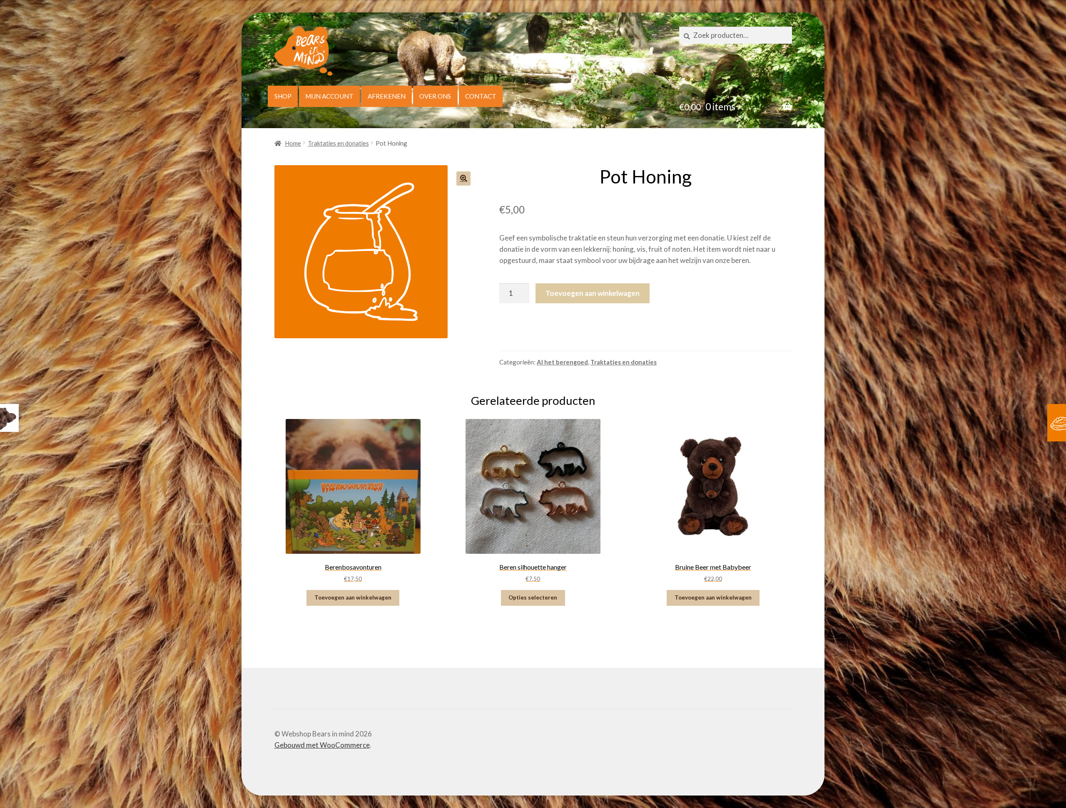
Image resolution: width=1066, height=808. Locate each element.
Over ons (435, 96)
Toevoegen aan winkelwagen (592, 293)
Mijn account (329, 96)
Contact (480, 96)
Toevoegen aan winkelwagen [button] (352, 597)
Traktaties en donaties (338, 143)
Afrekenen (387, 96)
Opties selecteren (532, 597)
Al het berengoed (562, 362)
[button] (463, 178)
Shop (282, 96)
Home (293, 143)
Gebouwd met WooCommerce (322, 745)
